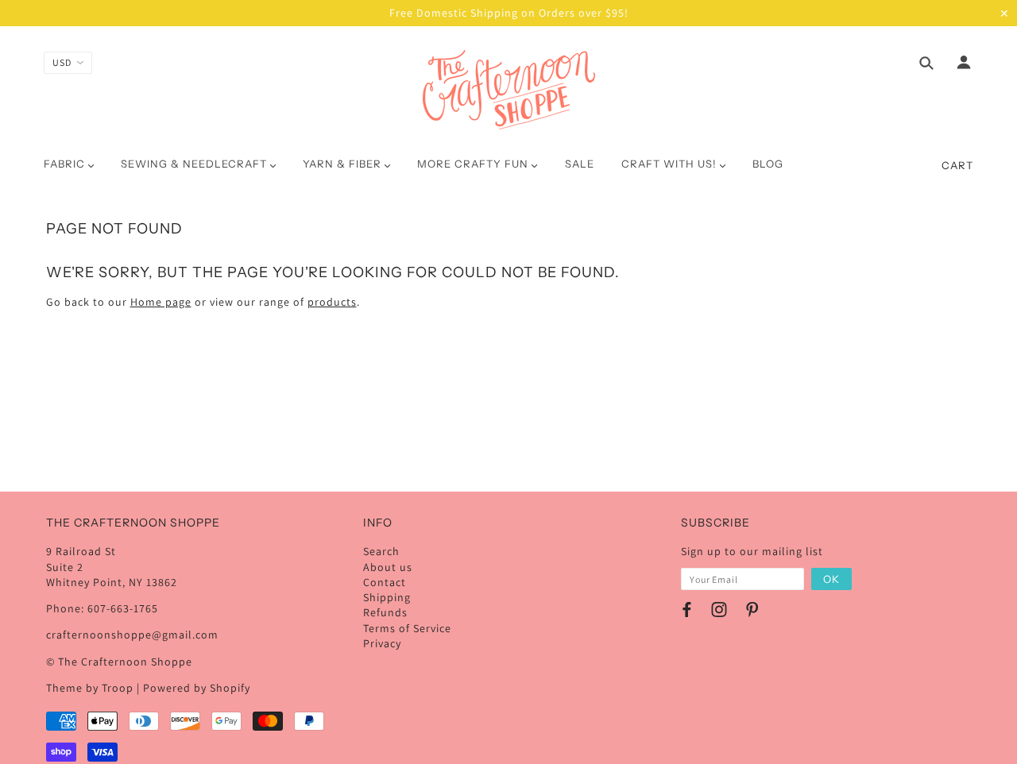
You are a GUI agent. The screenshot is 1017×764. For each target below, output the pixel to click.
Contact (384, 582)
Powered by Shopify (196, 688)
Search (381, 551)
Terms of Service (407, 628)
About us (387, 567)
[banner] (509, 89)
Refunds (385, 612)
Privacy (382, 643)
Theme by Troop (89, 688)
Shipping (387, 597)
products (332, 302)
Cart (957, 165)
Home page (160, 302)
